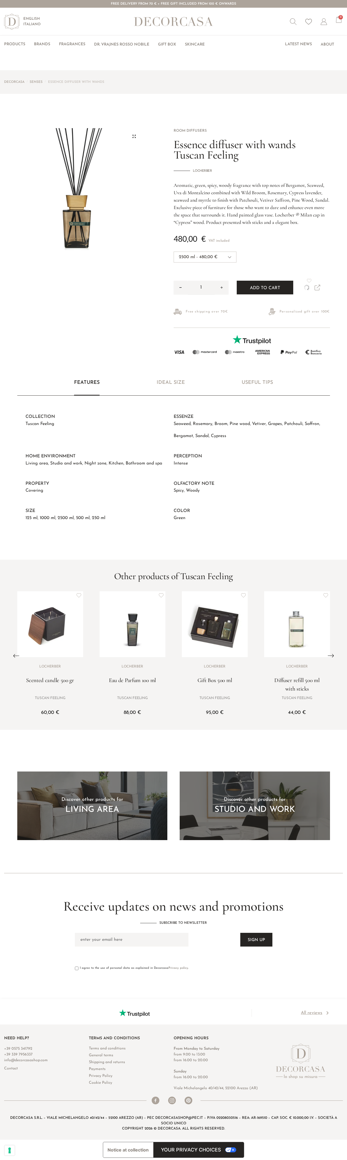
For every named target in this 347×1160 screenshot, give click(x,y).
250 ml (98, 518)
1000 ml (47, 518)
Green (179, 518)
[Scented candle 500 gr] (50, 624)
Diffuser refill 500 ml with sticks (296, 684)
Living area (37, 463)
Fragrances (72, 44)
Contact (11, 1068)
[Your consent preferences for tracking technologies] (9, 1150)
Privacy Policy (100, 1076)
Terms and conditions (107, 1048)
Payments (97, 1069)
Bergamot (183, 436)
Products (14, 44)
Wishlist (308, 21)
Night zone (95, 463)
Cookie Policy (100, 1083)
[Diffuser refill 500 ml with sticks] (297, 624)
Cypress (218, 436)
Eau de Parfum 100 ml (132, 680)
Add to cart (265, 288)
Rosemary (202, 424)
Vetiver (259, 424)
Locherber (202, 171)
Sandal (202, 436)
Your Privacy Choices (191, 1150)
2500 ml (66, 518)
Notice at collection (128, 1150)
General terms (101, 1055)
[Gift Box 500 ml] (215, 624)
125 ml (32, 518)
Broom (221, 424)
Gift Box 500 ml (215, 680)
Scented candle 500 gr (50, 680)
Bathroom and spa (144, 463)
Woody (193, 490)
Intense (181, 463)
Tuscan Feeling (40, 424)
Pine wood (240, 424)
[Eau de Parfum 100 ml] (132, 624)
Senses (36, 82)
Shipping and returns (107, 1062)
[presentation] (16, 655)
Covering (34, 490)
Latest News (298, 44)
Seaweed (182, 424)
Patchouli (293, 424)
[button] (293, 21)
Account (328, 21)
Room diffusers (190, 131)
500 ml (83, 518)
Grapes (275, 424)
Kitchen (116, 463)
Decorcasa (14, 82)
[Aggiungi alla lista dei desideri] (79, 595)
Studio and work (66, 463)
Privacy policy (178, 968)
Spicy (179, 490)
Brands (42, 44)
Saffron (312, 424)
